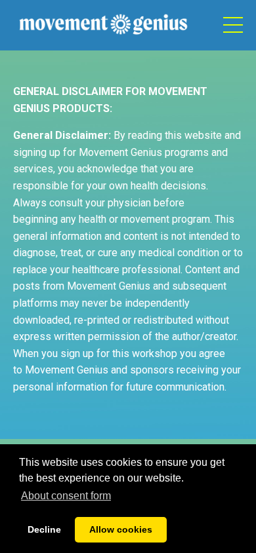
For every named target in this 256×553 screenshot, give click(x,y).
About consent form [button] (66, 495)
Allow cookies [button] (120, 529)
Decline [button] (44, 529)
